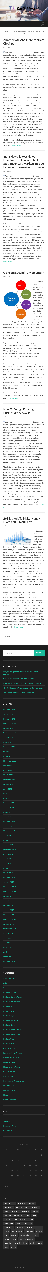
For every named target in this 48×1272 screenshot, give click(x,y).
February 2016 (9, 961)
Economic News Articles (12, 1053)
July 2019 (7, 835)
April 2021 (7, 798)
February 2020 (9, 821)
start (20, 1239)
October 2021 (8, 784)
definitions (18, 1215)
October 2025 (8, 728)
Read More (16, 145)
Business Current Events (12, 997)
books (7, 1211)
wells (6, 1247)
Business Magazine (10, 1020)
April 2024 (7, 742)
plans (6, 1235)
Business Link (8, 1006)
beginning (34, 1207)
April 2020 (7, 817)
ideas (18, 1223)
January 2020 (8, 826)
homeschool (9, 1223)
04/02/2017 (7, 47)
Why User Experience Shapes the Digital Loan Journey (20, 672)
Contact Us (7, 1131)
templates (8, 1243)
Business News (9, 1025)
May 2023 (7, 756)
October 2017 (8, 896)
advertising (22, 1203)
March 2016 (8, 957)
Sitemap (6, 1121)
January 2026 (8, 714)
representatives (25, 1235)
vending (39, 1243)
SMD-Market (24, 1267)
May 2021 (7, 793)
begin (26, 1207)
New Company (9, 1090)
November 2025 (9, 723)
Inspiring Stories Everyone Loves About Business (22, 683)
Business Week (9, 1039)
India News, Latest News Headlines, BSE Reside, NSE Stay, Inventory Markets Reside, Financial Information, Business (23, 162)
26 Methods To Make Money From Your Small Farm (21, 520)
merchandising (17, 1231)
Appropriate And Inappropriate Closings (23, 41)
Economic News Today (11, 1058)
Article (5, 983)
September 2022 (9, 765)
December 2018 (9, 849)
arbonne (19, 1207)
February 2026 (9, 709)
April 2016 (7, 952)
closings (35, 1211)
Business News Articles (12, 1030)
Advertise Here (9, 1117)
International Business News (14, 1081)
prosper (14, 1235)
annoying (32, 1203)
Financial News (9, 1062)
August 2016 (8, 933)
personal (39, 1231)
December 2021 (9, 779)
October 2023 (8, 751)
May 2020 (7, 812)
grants (22, 1219)
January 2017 (8, 910)
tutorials (17, 1243)
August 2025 (8, 737)
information (9, 1227)
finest (15, 1219)
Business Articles (9, 992)
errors (27, 1215)
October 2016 (8, 924)
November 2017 (9, 891)
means (40, 1227)
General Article (9, 1072)
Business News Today (11, 1034)
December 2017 (9, 887)
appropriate (9, 1207)
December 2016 (9, 915)
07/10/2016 (7, 417)
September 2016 (9, 929)
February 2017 (9, 905)
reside (35, 1235)
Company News (9, 1048)
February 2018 (9, 877)
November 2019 (9, 831)
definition (8, 1215)
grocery (30, 1219)
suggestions (29, 1239)
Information (8, 1076)
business (15, 1211)
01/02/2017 (7, 171)
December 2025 (9, 719)
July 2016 (7, 938)
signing (7, 1239)
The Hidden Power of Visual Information (18, 692)
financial (7, 1219)
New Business (8, 1085)
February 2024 (9, 747)
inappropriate (27, 1223)
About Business (9, 978)
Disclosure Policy (10, 1126)
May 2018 (7, 868)
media (7, 1231)
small (14, 1239)
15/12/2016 (7, 276)
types (25, 1243)
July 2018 (7, 859)
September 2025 (9, 733)
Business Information (11, 1002)
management (30, 1227)
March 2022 (8, 775)
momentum (29, 1231)
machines (19, 1227)
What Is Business (10, 1100)
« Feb (6, 1186)
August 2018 (8, 854)
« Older (6, 637)
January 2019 (8, 845)
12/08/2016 (7, 526)
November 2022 (9, 761)
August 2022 (8, 770)
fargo (34, 1215)
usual (32, 1243)
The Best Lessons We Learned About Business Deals (23, 688)
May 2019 (7, 840)
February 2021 (9, 803)
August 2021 (8, 789)
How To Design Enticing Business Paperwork (18, 411)
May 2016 (7, 947)
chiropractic (25, 1211)
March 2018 (8, 873)
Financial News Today (11, 1067)
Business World (9, 1044)
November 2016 (9, 919)
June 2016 (7, 943)
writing (13, 1247)
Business (6, 988)
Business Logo (8, 1011)
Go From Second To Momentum (23, 272)
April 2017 (7, 901)
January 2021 (8, 807)
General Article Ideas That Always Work (18, 678)
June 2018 (7, 863)
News (5, 1095)
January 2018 (8, 882)
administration (10, 1203)
